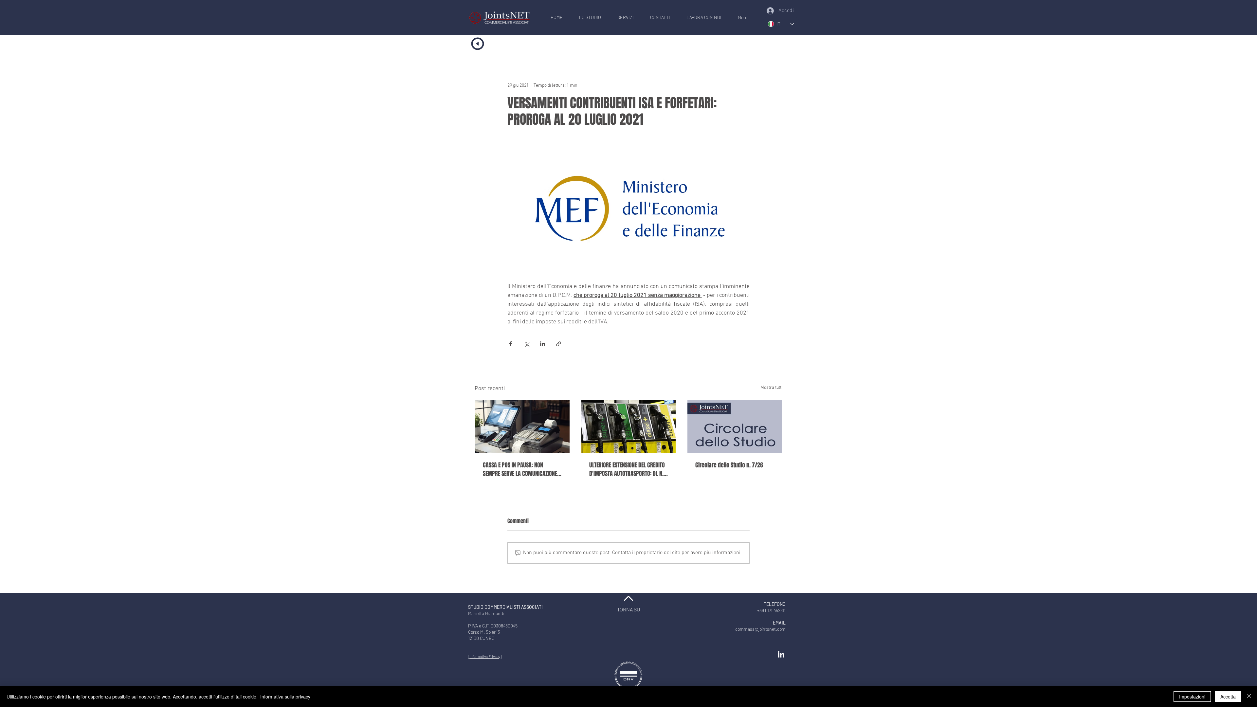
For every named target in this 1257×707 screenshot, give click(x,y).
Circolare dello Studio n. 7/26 (729, 465)
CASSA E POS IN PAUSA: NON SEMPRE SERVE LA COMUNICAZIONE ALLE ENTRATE (520, 469)
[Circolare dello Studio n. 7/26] (734, 426)
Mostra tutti (771, 387)
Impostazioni (1192, 696)
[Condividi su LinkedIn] (542, 344)
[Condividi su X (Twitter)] (526, 344)
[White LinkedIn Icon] (781, 654)
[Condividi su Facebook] (510, 344)
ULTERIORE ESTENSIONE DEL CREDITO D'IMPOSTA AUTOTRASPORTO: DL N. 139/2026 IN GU (627, 469)
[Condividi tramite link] (559, 344)
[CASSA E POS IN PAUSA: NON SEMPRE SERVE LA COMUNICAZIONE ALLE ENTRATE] (522, 426)
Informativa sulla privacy (285, 696)
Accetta (1228, 696)
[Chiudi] (1249, 696)
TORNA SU (628, 609)
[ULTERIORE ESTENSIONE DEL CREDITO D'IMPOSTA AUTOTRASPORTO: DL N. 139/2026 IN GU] (628, 426)
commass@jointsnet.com (760, 629)
